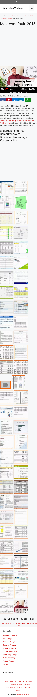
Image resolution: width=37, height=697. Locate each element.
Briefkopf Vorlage (9, 642)
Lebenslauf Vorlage (10, 651)
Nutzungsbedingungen (14, 684)
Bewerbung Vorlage (10, 635)
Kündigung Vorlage (9, 648)
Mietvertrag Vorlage (10, 655)
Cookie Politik (10, 687)
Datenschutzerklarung (25, 681)
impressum (27, 687)
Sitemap (19, 687)
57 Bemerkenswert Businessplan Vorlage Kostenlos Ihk (18, 624)
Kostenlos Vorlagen (13, 8)
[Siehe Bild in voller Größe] (18, 86)
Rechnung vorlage (9, 658)
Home (9, 15)
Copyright (27, 684)
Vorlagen (14, 15)
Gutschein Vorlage (9, 645)
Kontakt (18, 690)
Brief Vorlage (7, 639)
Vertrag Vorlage (8, 661)
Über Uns (13, 681)
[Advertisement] (18, 44)
